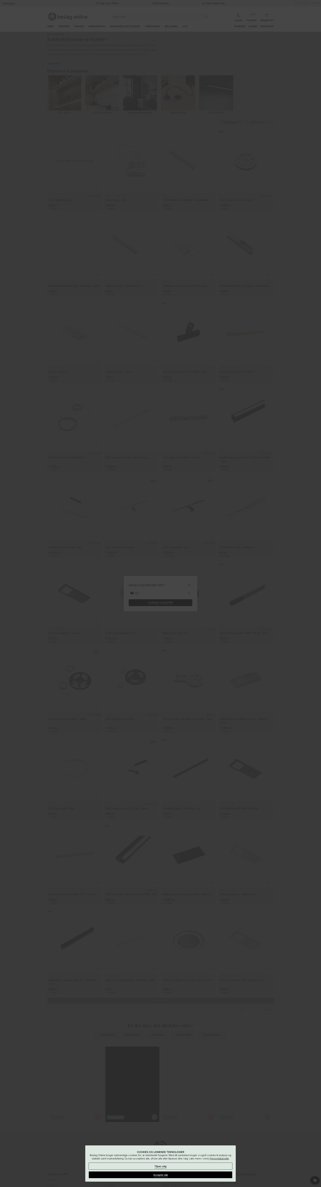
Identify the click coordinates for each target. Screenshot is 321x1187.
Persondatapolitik (219, 1158)
